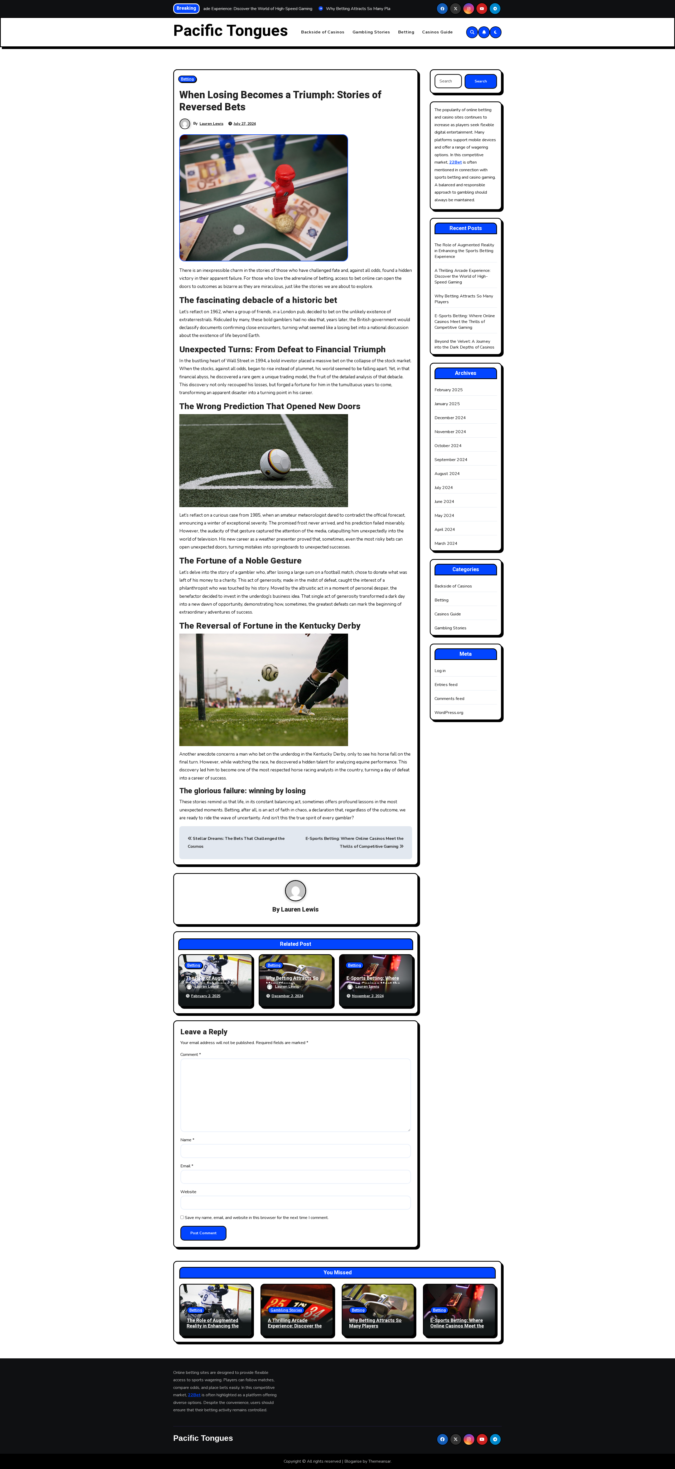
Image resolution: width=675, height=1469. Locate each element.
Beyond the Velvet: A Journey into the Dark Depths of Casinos (465, 344)
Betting (406, 32)
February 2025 (449, 390)
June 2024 (445, 502)
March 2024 (446, 543)
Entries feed (446, 685)
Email (186, 1166)
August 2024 (447, 474)
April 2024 (445, 529)
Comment (190, 1054)
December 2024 (450, 418)
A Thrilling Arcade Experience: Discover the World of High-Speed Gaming (463, 276)
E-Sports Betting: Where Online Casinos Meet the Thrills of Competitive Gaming (465, 321)
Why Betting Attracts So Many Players (292, 981)
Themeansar (379, 1461)
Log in (440, 671)
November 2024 (450, 432)
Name (187, 1140)
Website (188, 1192)
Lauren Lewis (211, 123)
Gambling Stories (371, 32)
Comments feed (450, 699)
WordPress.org (449, 713)
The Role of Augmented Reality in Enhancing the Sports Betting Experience (464, 250)
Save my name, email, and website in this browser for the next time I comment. (257, 1218)
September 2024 (451, 460)
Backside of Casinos (323, 32)
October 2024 (448, 446)
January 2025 (447, 404)
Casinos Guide (437, 32)
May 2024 (445, 515)
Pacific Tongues (230, 30)
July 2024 (444, 488)
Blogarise (353, 1461)
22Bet (455, 162)
